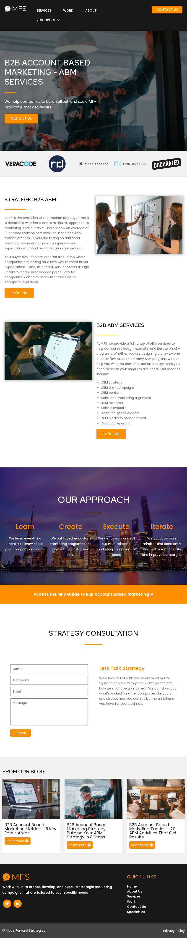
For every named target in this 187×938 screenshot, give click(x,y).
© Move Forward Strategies (23, 930)
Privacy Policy (174, 930)
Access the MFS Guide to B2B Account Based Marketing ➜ (93, 594)
